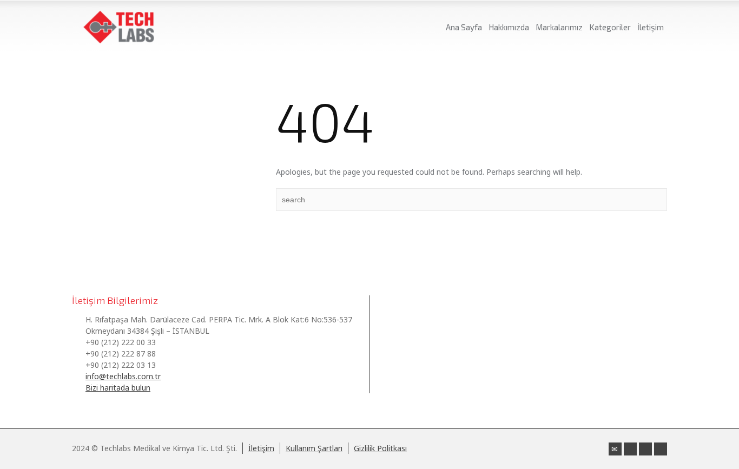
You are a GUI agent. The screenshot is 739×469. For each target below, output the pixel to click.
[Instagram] (645, 448)
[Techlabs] (119, 27)
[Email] (615, 448)
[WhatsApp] (660, 448)
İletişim (650, 27)
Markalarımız (559, 27)
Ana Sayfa (464, 27)
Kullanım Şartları (314, 448)
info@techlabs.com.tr (123, 376)
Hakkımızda (509, 27)
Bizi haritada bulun (117, 387)
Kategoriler (610, 27)
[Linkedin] (630, 448)
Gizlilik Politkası (380, 448)
